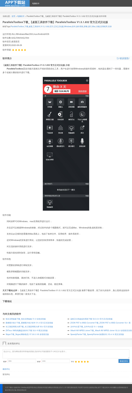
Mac (94, 26)
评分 (72, 361)
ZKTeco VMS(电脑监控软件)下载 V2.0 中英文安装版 (27, 330)
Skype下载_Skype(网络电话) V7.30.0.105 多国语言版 (27, 334)
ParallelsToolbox (17, 26)
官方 (52, 26)
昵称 (5, 361)
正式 (56, 26)
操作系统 (79, 26)
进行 (90, 26)
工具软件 (36, 26)
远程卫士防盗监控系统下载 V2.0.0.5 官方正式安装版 (91, 319)
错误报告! (124, 58)
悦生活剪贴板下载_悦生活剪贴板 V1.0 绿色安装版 (26, 319)
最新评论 (6, 369)
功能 (98, 26)
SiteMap (24, 387)
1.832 (47, 26)
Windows (68, 26)
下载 (26, 26)
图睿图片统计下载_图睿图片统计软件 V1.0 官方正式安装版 (29, 322)
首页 (13, 16)
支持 (110, 26)
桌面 (30, 26)
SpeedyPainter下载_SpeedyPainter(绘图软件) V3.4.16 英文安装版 (97, 334)
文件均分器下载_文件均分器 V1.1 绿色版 (86, 326)
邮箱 (39, 361)
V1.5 (42, 26)
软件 (74, 26)
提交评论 (124, 361)
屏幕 (86, 26)
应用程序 (104, 26)
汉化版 (61, 26)
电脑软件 (35, 3)
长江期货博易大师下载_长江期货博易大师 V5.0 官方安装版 (29, 326)
